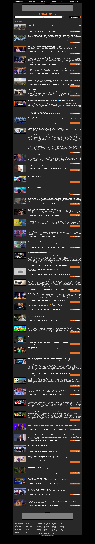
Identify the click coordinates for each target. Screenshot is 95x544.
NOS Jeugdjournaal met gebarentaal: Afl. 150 (39, 478)
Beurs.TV (46, 265)
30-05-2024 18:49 (32, 193)
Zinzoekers (17, 533)
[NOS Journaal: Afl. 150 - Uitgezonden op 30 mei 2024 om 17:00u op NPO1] (20, 320)
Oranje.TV (54, 529)
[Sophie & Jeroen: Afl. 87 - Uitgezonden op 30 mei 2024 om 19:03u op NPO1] (20, 160)
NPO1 (39, 52)
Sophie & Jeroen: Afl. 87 (34, 155)
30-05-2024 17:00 (32, 309)
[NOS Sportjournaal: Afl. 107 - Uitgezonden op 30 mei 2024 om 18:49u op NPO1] (20, 193)
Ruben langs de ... (29, 525)
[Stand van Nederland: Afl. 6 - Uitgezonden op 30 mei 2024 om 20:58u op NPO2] (20, 84)
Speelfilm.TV (62, 523)
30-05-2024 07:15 (32, 473)
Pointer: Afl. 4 (31, 424)
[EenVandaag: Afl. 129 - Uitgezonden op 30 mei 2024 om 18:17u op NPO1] (20, 236)
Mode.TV (46, 532)
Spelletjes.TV (62, 525)
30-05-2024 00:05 (32, 505)
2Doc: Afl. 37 (31, 24)
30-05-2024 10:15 (32, 429)
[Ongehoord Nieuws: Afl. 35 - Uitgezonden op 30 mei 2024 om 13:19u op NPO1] (20, 394)
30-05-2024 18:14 (32, 247)
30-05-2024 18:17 (32, 236)
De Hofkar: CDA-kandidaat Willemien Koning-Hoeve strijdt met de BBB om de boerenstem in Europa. (52, 35)
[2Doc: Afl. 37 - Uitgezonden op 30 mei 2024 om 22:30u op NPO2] (20, 30)
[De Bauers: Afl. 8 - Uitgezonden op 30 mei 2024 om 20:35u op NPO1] (20, 95)
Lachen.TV (46, 529)
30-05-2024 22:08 (32, 52)
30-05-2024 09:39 (32, 440)
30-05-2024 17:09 (32, 300)
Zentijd (27, 529)
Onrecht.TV (53, 429)
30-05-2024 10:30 (32, 420)
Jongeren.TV (45, 182)
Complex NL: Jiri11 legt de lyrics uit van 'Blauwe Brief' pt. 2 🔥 (43, 269)
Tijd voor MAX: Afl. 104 (33, 293)
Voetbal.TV (47, 113)
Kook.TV (46, 527)
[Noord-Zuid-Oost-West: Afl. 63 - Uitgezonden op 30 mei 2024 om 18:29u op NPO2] (20, 225)
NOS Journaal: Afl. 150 (33, 315)
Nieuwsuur (17, 532)
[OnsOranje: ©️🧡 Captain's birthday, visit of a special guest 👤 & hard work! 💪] (20, 106)
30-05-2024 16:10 (32, 353)
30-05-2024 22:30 (32, 31)
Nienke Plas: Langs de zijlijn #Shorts (37, 165)
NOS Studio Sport (18, 526)
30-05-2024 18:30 (32, 215)
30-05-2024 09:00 (32, 451)
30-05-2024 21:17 (32, 73)
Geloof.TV (39, 530)
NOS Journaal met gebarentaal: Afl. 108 (37, 445)
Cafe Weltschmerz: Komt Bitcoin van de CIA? (39, 252)
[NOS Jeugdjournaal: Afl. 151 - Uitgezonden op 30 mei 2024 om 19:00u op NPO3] (20, 182)
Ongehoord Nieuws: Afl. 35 (34, 389)
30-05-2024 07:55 (32, 462)
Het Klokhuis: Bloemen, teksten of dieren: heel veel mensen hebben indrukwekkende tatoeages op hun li (54, 198)
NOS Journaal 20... (29, 530)
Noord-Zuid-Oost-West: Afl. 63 (35, 220)
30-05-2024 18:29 (32, 226)
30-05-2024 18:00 (32, 265)
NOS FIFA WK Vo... (29, 532)
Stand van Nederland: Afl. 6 (34, 79)
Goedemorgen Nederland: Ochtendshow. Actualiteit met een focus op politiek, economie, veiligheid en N (53, 435)
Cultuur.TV (39, 526)
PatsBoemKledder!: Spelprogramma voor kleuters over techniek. (44, 456)
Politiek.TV (60, 41)
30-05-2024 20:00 (32, 123)
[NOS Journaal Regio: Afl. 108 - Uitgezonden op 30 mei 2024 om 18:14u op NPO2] (20, 247)
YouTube (40, 113)
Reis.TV (53, 226)
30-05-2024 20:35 (32, 96)
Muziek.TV (46, 533)
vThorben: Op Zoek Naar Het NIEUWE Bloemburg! (39, 326)
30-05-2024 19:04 (32, 151)
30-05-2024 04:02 (32, 484)
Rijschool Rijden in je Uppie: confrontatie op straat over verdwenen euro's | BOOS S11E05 (49, 358)
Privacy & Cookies (74, 1)
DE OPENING (17, 530)
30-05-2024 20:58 (32, 84)
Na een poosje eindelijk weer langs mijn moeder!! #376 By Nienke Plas (45, 378)
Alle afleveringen (53, 31)
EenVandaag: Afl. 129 (33, 231)
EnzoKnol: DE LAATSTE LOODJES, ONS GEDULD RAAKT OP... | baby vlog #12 (45, 128)
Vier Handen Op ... (29, 526)
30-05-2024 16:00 (32, 373)
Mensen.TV (54, 52)
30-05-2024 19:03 (32, 162)
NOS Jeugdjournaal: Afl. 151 (34, 176)
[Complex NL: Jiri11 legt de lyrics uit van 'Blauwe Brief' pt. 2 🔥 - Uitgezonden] (20, 274)
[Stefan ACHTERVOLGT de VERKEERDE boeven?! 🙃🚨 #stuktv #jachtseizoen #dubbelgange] (20, 309)
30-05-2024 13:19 (32, 394)
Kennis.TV (44, 31)
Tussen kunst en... (29, 533)
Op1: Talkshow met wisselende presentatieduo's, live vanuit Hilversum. (45, 46)
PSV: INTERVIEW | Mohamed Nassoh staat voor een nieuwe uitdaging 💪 (45, 400)
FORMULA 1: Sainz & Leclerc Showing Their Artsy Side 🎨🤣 (42, 209)
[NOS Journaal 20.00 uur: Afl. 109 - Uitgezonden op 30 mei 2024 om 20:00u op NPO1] (20, 123)
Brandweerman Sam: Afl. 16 (34, 467)
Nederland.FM (32, 1)
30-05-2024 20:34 (32, 113)
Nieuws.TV (53, 41)
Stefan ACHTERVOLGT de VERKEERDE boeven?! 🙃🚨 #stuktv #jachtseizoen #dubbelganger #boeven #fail (54, 304)
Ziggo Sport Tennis (19, 525)
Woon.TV (61, 530)
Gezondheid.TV (56, 342)
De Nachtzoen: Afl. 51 (33, 500)
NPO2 (39, 31)
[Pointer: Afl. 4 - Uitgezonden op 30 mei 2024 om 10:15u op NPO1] (20, 429)
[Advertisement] (47, 8)
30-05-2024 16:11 (32, 342)
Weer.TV (61, 529)
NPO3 (39, 182)
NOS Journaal (28, 523)
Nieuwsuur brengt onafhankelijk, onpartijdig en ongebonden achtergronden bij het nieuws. (50, 57)
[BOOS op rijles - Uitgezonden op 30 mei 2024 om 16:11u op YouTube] (20, 342)
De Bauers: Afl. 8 (32, 90)
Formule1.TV (47, 215)
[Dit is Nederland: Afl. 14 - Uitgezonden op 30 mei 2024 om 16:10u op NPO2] (20, 353)
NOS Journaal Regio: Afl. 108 (35, 242)
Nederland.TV (44, 1)
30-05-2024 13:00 (32, 408)
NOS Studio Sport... (19, 529)
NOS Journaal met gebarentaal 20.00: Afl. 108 (39, 489)
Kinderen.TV (45, 473)
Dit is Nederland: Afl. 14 (33, 347)
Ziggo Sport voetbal (19, 523)
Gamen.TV (55, 151)
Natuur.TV (54, 523)
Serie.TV (53, 533)
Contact (63, 1)
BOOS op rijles (31, 336)
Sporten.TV (51, 193)
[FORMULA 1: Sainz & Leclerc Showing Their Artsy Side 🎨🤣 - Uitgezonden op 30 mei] (20, 215)
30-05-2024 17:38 (32, 289)
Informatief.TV (45, 41)
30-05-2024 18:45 (32, 204)
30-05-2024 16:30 (32, 332)
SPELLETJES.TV (47, 14)
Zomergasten (28, 528)
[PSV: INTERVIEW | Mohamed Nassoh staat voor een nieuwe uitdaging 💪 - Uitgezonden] (20, 405)
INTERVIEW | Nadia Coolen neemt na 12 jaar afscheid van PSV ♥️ (43, 412)
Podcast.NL (54, 1)
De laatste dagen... (19, 528)
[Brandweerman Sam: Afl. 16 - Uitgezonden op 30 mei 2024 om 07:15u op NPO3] (20, 473)
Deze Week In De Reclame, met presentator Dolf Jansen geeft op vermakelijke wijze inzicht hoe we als (53, 68)
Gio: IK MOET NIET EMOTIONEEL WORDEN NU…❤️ (39, 280)
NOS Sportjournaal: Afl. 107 (34, 187)
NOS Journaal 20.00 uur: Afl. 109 (35, 117)
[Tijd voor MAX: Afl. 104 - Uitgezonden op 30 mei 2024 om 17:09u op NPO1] (20, 298)
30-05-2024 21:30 (32, 64)
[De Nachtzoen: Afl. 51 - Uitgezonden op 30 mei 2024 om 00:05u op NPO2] (20, 505)
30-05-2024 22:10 (32, 41)
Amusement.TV (46, 52)
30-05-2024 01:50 (32, 494)
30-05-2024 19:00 (32, 168)
